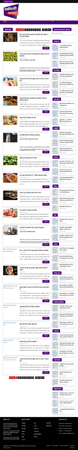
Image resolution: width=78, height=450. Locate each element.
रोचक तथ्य (47, 21)
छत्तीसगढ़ (9, 21)
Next (49, 29)
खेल (38, 21)
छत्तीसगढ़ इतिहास (60, 21)
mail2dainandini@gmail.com (68, 433)
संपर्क (11, 23)
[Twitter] (70, 1)
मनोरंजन (67, 21)
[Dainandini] (11, 12)
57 (46, 29)
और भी (46, 48)
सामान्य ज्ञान (52, 21)
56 (43, 29)
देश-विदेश (16, 21)
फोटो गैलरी (6, 23)
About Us (48, 446)
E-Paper (23, 440)
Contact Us (72, 448)
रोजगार (30, 21)
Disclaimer (72, 446)
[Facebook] (68, 1)
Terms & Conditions (64, 446)
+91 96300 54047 (68, 431)
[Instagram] (72, 1)
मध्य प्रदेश (21, 21)
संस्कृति (26, 21)
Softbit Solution (7, 448)
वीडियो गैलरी (48, 426)
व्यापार (41, 21)
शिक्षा (35, 21)
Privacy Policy (55, 446)
